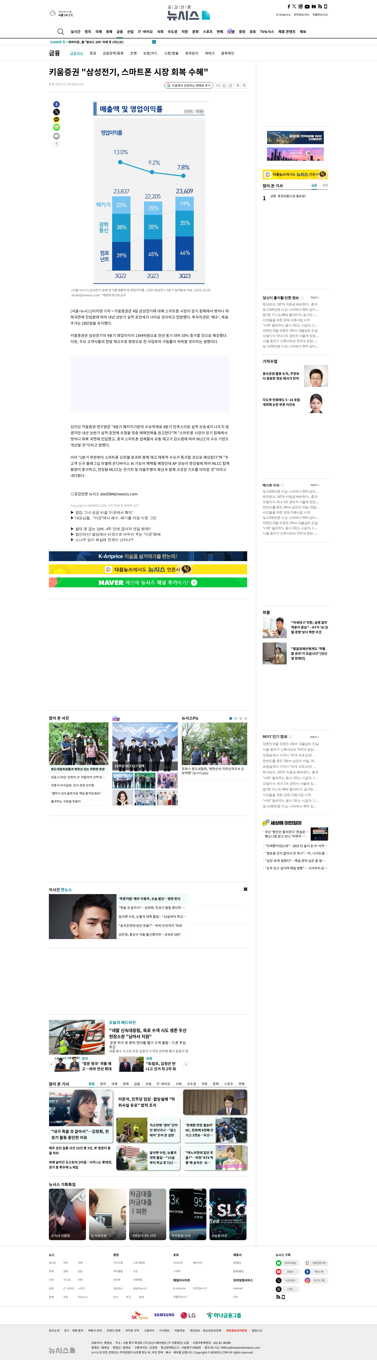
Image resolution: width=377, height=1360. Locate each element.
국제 (98, 31)
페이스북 (319, 1272)
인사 (115, 1297)
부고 (128, 1297)
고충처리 (149, 1330)
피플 (266, 612)
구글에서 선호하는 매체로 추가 (191, 85)
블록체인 (227, 53)
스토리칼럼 (139, 1263)
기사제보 (164, 1330)
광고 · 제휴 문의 (73, 1330)
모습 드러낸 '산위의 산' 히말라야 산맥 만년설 (79, 777)
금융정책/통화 (113, 53)
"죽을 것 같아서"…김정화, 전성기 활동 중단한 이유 (152, 907)
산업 (130, 31)
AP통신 (237, 1263)
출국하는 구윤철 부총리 (66, 801)
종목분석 (191, 53)
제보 (303, 31)
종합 (92, 1083)
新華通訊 (238, 1271)
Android (238, 1288)
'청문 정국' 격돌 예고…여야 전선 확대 (97, 1066)
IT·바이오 (145, 31)
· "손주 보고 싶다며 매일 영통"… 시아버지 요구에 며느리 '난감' (295, 868)
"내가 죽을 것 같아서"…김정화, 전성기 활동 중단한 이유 (80, 1134)
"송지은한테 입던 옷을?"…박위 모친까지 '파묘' (151, 925)
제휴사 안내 (95, 1330)
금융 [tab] (314, 185)
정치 (88, 31)
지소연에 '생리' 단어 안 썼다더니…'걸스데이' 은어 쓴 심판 (164, 1130)
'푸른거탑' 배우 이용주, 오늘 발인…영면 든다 (149, 898)
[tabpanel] (214, 749)
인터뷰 (116, 1280)
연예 (220, 31)
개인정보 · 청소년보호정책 (205, 1330)
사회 (160, 31)
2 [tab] (235, 718)
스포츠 (208, 31)
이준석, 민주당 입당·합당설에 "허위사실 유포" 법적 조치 (146, 1102)
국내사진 (178, 1263)
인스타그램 (319, 1280)
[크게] (244, 85)
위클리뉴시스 (320, 14)
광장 (242, 31)
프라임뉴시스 (301, 14)
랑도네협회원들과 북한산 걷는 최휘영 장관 (78, 769)
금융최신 (76, 53)
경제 (109, 31)
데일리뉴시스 (140, 1288)
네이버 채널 (290, 1263)
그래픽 (176, 1271)
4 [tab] (245, 718)
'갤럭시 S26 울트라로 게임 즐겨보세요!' (76, 793)
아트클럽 (118, 1271)
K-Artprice (283, 14)
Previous (51, 1064)
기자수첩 (270, 361)
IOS (235, 1297)
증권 (93, 53)
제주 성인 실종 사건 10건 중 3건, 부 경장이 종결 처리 (80, 1150)
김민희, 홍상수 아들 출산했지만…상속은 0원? (150, 934)
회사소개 (54, 1330)
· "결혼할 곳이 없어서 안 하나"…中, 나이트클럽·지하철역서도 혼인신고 (295, 853)
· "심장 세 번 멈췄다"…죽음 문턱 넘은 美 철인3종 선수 (295, 860)
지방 (185, 31)
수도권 (172, 31)
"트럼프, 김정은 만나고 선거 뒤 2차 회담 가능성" (161, 1069)
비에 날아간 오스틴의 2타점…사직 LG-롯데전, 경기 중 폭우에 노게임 (80, 1165)
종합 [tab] (325, 185)
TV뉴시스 (267, 31)
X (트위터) (290, 1280)
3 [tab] (240, 718)
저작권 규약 (132, 1330)
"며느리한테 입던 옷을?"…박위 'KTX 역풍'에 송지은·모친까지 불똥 (199, 1157)
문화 (195, 31)
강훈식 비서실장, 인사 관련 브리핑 (72, 785)
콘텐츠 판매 (113, 1330)
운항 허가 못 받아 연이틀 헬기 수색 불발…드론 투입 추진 (147, 1044)
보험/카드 (150, 53)
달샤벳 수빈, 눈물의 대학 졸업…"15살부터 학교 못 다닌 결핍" (163, 1157)
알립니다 (257, 1330)
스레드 (290, 1289)
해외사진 (197, 1263)
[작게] (238, 85)
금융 (120, 31)
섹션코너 (118, 1288)
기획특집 (137, 1280)
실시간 (76, 31)
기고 (135, 1271)
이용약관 (179, 1330)
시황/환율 (171, 53)
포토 (253, 31)
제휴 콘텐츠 (287, 31)
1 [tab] (230, 718)
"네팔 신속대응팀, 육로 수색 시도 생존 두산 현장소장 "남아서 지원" (148, 1033)
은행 (133, 53)
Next (185, 1064)
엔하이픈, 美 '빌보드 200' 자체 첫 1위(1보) (86, 42)
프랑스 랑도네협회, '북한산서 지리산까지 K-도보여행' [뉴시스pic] (213, 771)
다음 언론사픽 (319, 1263)
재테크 (210, 53)
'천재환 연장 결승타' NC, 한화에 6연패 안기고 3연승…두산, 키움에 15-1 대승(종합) (199, 1130)
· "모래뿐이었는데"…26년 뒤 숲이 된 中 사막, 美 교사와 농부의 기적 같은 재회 (295, 846)
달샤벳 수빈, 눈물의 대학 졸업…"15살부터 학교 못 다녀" (152, 916)
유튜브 (290, 1272)
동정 (141, 1297)
